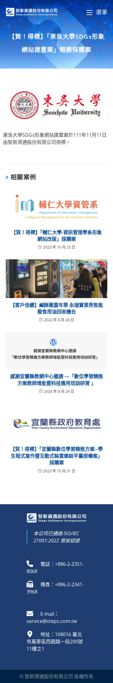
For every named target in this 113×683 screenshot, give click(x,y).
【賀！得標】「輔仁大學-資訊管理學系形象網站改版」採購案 (56, 235)
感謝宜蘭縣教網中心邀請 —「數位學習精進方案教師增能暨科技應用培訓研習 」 (56, 379)
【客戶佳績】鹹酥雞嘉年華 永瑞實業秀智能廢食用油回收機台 (56, 308)
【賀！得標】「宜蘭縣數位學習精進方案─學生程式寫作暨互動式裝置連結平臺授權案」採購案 (56, 456)
